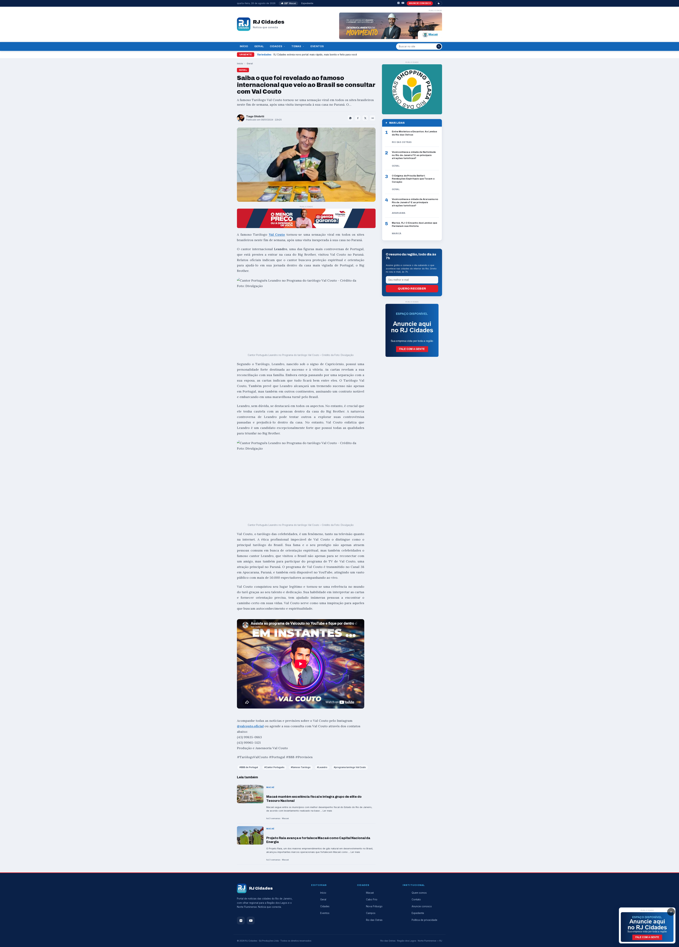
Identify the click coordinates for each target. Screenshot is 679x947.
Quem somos (419, 892)
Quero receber (412, 288)
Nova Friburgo (374, 906)
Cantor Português (275, 767)
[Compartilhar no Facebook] (358, 118)
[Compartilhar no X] (365, 118)
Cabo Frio (371, 899)
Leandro (322, 767)
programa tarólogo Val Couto (350, 767)
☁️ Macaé (288, 3)
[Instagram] (398, 3)
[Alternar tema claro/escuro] (438, 3)
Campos (370, 913)
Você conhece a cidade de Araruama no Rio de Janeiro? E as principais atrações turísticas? (415, 202)
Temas (296, 46)
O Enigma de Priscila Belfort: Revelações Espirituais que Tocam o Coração (413, 178)
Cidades (276, 46)
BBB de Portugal (249, 767)
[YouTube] (403, 3)
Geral (259, 46)
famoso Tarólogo (301, 767)
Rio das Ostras (374, 920)
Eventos (317, 46)
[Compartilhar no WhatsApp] (350, 118)
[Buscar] (438, 46)
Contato (416, 899)
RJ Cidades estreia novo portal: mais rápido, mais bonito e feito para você (315, 54)
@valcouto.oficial (250, 726)
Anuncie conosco (420, 3)
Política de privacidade (424, 920)
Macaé (370, 892)
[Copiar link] (373, 118)
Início (244, 46)
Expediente (307, 3)
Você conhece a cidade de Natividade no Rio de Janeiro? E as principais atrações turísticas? (414, 155)
